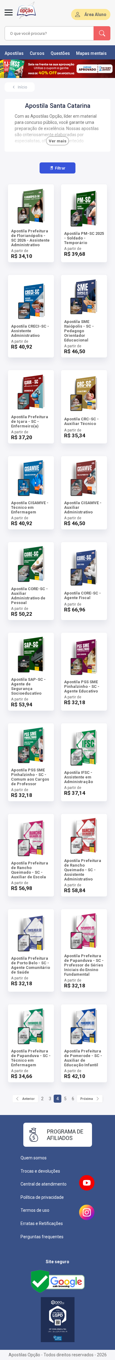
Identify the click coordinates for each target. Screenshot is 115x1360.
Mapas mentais (91, 53)
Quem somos (34, 1157)
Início (22, 87)
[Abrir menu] (9, 16)
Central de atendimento (44, 1184)
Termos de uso (35, 1210)
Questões (60, 53)
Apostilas (14, 53)
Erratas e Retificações (42, 1223)
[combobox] (49, 33)
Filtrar (60, 168)
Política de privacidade (42, 1197)
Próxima (86, 1099)
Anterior (28, 1099)
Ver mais (58, 141)
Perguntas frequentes (42, 1236)
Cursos (37, 53)
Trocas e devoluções (40, 1171)
